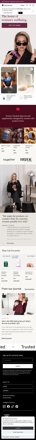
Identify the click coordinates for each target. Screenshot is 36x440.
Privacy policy (6, 437)
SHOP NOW (4, 281)
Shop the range (14, 25)
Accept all (18, 428)
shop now (16, 281)
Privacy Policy (7, 397)
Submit (18, 366)
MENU (22, 5)
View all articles (29, 289)
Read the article (7, 338)
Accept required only (18, 432)
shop (2, 151)
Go (20, 12)
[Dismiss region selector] (33, 11)
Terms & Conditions (15, 437)
